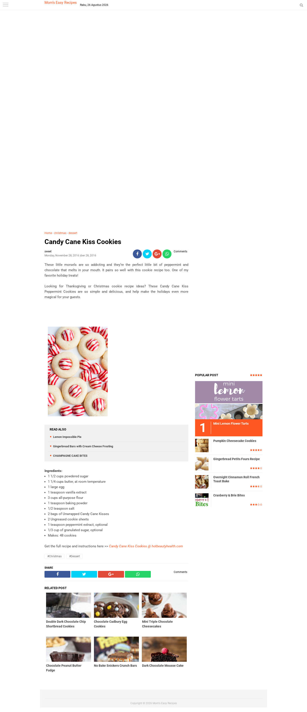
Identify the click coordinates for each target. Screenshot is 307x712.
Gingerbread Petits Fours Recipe (236, 459)
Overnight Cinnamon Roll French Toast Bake (236, 479)
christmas (60, 233)
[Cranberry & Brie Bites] (202, 499)
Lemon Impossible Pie (67, 437)
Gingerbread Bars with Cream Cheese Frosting (83, 446)
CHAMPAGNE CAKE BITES (70, 455)
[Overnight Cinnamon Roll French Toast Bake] (202, 481)
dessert (73, 233)
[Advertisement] (153, 89)
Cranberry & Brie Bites (229, 495)
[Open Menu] (5, 5)
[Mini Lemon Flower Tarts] (229, 400)
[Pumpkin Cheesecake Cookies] (202, 445)
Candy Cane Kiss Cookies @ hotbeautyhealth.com (146, 546)
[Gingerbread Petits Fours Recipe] (202, 463)
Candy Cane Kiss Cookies (82, 242)
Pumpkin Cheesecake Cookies (234, 441)
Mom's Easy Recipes (60, 2)
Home (48, 233)
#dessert (74, 556)
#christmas (54, 556)
